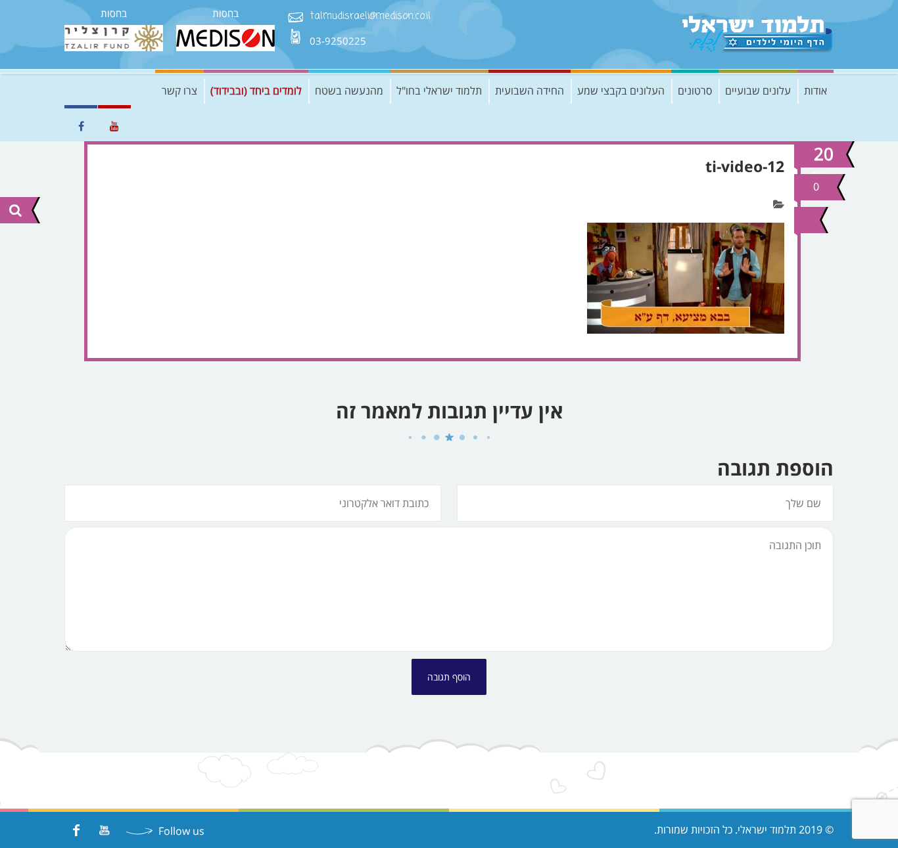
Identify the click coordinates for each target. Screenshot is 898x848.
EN (74, 90)
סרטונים (695, 90)
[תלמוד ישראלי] (758, 34)
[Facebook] (75, 829)
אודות (815, 90)
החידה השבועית (529, 90)
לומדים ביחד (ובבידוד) (256, 90)
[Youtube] (104, 829)
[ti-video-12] (805, 220)
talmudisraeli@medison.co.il (370, 17)
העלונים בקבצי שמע (621, 90)
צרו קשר (179, 90)
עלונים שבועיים (758, 90)
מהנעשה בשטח (349, 90)
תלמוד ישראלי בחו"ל (439, 90)
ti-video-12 (744, 166)
